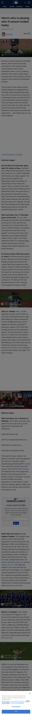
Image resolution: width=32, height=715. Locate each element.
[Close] (30, 693)
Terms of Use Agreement (17, 703)
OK (16, 711)
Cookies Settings (16, 706)
